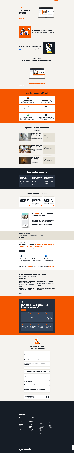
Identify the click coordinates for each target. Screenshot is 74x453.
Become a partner (50, 427)
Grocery (39, 424)
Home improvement (41, 427)
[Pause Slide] (21, 85)
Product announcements (51, 419)
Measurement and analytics (31, 427)
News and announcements (51, 423)
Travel (39, 431)
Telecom (40, 429)
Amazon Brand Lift (31, 428)
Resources (50, 420)
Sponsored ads (20, 426)
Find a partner (50, 426)
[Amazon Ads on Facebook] (24, 446)
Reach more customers (21, 419)
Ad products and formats (21, 425)
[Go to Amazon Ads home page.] (25, 449)
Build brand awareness (21, 418)
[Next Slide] (23, 85)
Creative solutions (31, 421)
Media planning (30, 419)
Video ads (20, 430)
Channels (40, 433)
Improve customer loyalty (21, 422)
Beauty (39, 419)
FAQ (49, 422)
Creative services (30, 423)
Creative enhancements (31, 422)
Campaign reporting (31, 430)
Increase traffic (20, 420)
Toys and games (40, 430)
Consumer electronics (41, 420)
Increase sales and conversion (22, 421)
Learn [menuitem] (49, 417)
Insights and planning (31, 417)
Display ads (20, 429)
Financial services (40, 423)
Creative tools (30, 424)
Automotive (40, 418)
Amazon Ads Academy (51, 418)
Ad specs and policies (51, 421)
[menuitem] (22, 429)
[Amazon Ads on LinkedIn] (19, 446)
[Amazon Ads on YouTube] (23, 446)
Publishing (40, 428)
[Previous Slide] (20, 85)
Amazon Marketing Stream (31, 429)
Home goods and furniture (41, 426)
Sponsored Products (21, 427)
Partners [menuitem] (50, 425)
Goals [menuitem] (20, 417)
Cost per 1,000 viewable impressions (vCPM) (30, 356)
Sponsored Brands (21, 428)
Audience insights (30, 418)
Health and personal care (41, 425)
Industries (40, 417)
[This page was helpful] (48, 397)
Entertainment (40, 421)
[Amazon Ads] (17, 1)
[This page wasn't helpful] (46, 397)
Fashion (39, 422)
